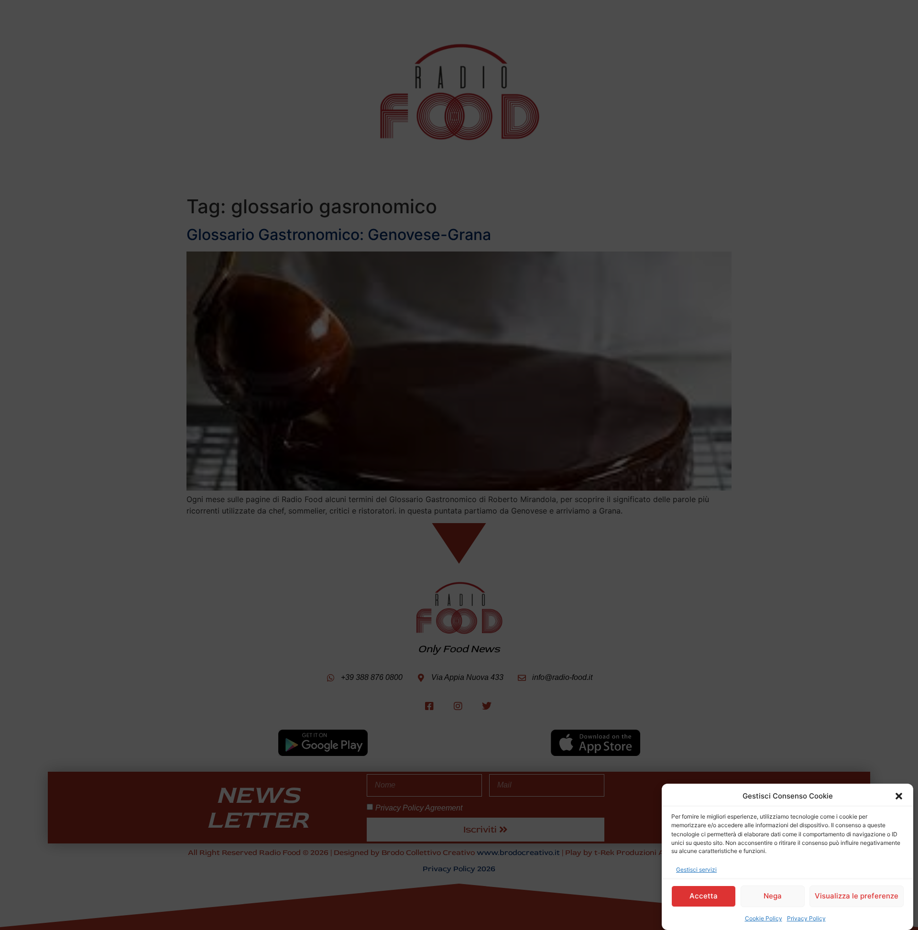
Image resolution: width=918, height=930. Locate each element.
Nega (773, 895)
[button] (899, 796)
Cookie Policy (763, 917)
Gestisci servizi (696, 869)
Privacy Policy (806, 917)
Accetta (703, 895)
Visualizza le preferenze (856, 895)
